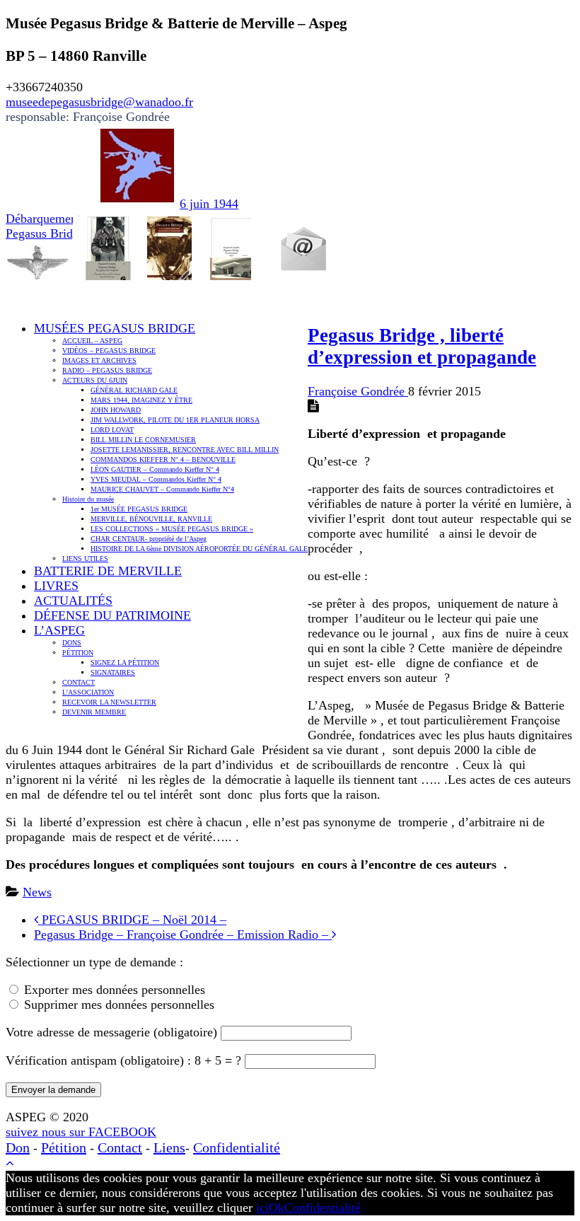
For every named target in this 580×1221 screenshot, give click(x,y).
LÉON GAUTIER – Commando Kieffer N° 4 (155, 469)
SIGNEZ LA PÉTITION (125, 662)
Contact (120, 1147)
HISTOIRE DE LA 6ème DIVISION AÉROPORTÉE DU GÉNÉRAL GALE (199, 548)
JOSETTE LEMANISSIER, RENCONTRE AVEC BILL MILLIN (185, 449)
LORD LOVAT (112, 430)
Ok (276, 1207)
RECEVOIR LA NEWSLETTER (109, 702)
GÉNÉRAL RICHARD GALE (134, 390)
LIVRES (56, 586)
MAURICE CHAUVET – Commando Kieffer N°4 (162, 489)
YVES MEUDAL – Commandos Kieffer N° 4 (156, 479)
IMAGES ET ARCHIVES (99, 360)
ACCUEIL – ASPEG (92, 341)
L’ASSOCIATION (88, 692)
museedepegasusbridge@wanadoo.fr (99, 102)
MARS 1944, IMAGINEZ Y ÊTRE (141, 400)
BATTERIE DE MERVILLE (108, 571)
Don (18, 1147)
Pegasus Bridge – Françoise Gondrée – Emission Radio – (183, 934)
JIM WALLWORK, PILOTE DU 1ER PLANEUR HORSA (175, 420)
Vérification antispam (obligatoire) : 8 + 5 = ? (125, 1060)
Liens (169, 1147)
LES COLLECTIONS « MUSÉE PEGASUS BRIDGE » (172, 529)
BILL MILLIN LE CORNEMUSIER (143, 440)
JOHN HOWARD (116, 410)
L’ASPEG (59, 630)
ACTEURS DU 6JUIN (94, 380)
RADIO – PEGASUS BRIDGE (107, 370)
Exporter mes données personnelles (114, 990)
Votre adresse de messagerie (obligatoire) (113, 1032)
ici (262, 1207)
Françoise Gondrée (358, 391)
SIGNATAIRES (113, 672)
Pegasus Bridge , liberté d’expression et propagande (422, 346)
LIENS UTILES (85, 558)
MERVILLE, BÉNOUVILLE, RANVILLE (151, 519)
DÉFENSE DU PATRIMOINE (112, 615)
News (37, 892)
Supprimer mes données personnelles (119, 1004)
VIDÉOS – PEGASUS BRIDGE (109, 350)
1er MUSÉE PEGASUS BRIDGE (139, 509)
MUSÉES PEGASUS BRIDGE (114, 328)
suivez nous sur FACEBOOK (81, 1132)
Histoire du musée (88, 499)
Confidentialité (236, 1147)
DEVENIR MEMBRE (94, 712)
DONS (71, 643)
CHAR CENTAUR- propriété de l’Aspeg (149, 539)
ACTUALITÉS (73, 601)
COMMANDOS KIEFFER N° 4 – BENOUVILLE (163, 459)
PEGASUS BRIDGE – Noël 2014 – (132, 920)
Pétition (63, 1147)
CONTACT (78, 682)
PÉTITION (77, 652)
